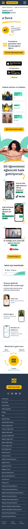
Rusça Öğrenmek (6, 449)
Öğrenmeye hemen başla (14, 129)
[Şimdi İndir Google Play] (14, 72)
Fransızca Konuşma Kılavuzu (10, 489)
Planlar (4, 412)
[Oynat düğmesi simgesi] (7, 95)
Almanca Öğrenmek (7, 425)
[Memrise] (3, 2)
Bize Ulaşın (5, 402)
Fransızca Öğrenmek (7, 429)
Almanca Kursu (6, 452)
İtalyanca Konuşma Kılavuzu (9, 503)
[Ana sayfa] (5, 45)
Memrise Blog (6, 419)
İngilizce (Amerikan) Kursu (9, 459)
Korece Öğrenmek (7, 446)
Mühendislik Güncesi (7, 422)
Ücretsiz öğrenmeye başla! (14, 52)
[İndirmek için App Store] (14, 63)
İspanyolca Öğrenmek (8, 436)
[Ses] (5, 30)
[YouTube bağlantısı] (16, 393)
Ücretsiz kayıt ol (14, 256)
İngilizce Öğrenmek (7, 7)
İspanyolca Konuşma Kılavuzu (10, 499)
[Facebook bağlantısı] (8, 393)
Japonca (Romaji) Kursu (8, 476)
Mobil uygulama (6, 409)
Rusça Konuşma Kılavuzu (9, 516)
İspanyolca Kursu (6, 466)
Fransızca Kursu (6, 456)
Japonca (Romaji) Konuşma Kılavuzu (12, 509)
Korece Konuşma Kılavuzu (9, 513)
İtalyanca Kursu (6, 469)
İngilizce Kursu (6, 462)
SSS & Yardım (5, 405)
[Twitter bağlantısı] (12, 393)
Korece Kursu (5, 479)
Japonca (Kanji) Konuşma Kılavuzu (11, 506)
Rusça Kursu (5, 483)
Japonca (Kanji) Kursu (8, 472)
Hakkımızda (5, 399)
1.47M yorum (14, 77)
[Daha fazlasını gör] (25, 2)
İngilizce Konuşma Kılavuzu (9, 496)
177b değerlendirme (14, 68)
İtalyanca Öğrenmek (7, 439)
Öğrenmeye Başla (12, 2)
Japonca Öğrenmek (7, 442)
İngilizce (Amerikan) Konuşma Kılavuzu (12, 493)
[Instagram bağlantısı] (20, 393)
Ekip (3, 415)
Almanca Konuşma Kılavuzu (9, 486)
